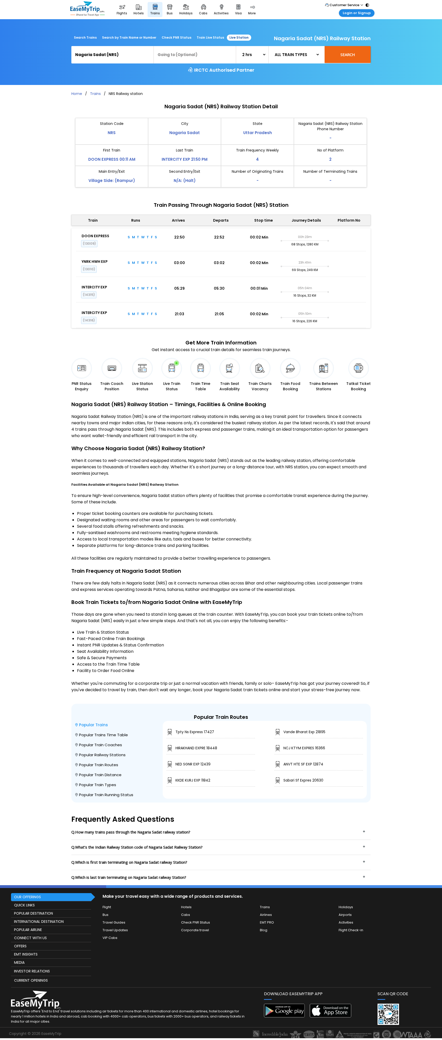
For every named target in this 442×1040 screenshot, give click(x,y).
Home (76, 93)
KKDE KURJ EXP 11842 (192, 780)
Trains (95, 93)
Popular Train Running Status (106, 794)
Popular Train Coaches (100, 745)
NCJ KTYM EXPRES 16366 (304, 748)
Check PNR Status (176, 37)
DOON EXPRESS (95, 236)
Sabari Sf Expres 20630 (303, 780)
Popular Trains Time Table (103, 735)
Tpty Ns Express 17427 (194, 731)
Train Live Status (210, 37)
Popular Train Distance (100, 774)
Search (347, 54)
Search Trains (85, 37)
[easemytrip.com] (87, 9)
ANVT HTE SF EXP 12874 (303, 764)
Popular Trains (93, 725)
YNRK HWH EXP (95, 261)
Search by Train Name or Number (129, 37)
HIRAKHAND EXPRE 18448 (196, 748)
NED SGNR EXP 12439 (193, 764)
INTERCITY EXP (94, 287)
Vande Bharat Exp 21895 (304, 731)
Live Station (239, 37)
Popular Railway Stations (102, 754)
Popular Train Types (97, 784)
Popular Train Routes (98, 764)
